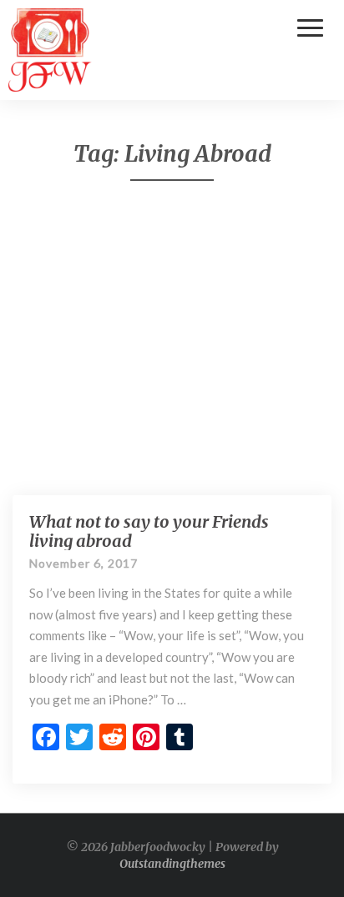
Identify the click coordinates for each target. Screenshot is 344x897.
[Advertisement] (172, 338)
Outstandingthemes (172, 863)
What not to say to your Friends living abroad (149, 531)
